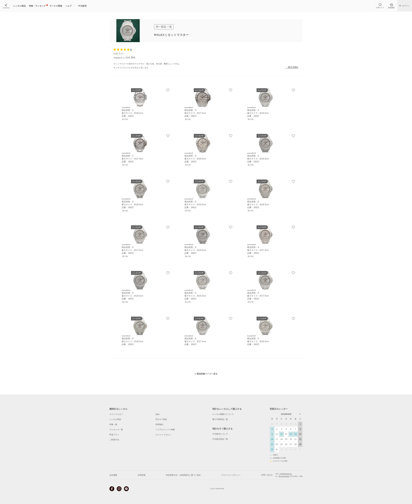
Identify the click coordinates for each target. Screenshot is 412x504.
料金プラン (114, 434)
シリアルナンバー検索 (165, 429)
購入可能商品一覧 (220, 419)
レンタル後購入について (223, 414)
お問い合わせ (267, 475)
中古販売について (220, 434)
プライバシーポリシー (231, 475)
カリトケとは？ (116, 414)
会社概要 (113, 475)
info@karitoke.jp (285, 474)
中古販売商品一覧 (220, 439)
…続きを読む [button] (292, 67)
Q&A (157, 414)
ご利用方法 (114, 440)
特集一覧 (113, 424)
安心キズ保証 (161, 419)
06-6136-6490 (284, 476)
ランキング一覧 (116, 429)
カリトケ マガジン (163, 435)
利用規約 (159, 424)
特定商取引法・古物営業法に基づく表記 (183, 475)
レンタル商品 (115, 419)
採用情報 (141, 475)
